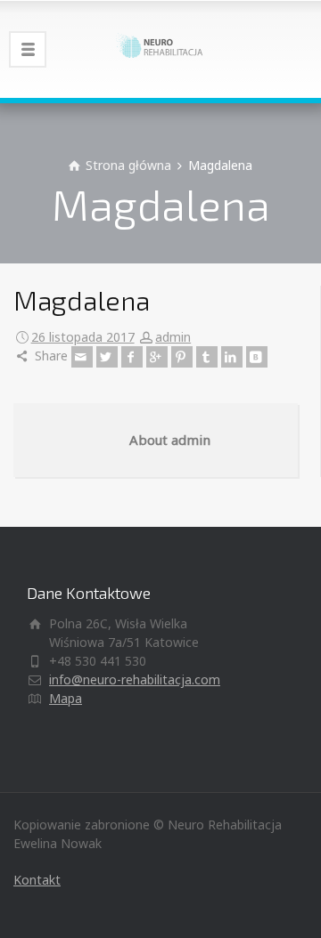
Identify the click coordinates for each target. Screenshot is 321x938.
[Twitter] (107, 357)
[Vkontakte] (257, 357)
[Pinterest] (182, 357)
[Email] (82, 357)
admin (173, 336)
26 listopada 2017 (83, 336)
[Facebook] (132, 357)
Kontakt (37, 879)
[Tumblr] (207, 357)
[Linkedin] (232, 357)
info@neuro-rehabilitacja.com (134, 679)
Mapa (65, 698)
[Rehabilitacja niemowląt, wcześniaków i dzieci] (161, 49)
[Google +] (157, 357)
